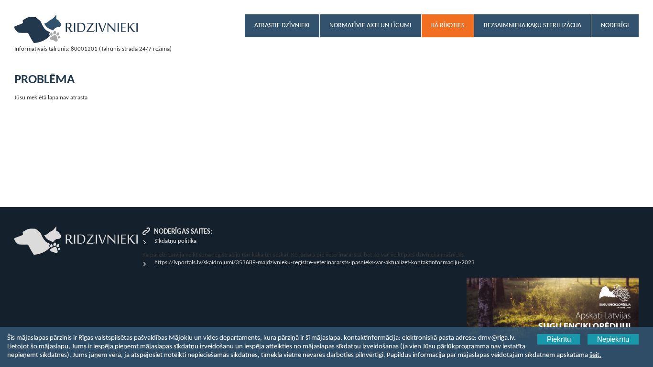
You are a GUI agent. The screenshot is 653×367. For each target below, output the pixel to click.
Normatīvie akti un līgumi (370, 25)
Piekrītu (559, 339)
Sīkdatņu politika (175, 241)
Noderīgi (615, 25)
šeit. (595, 355)
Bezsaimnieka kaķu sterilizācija (532, 25)
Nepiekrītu (613, 339)
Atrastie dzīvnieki (282, 25)
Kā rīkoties (447, 25)
